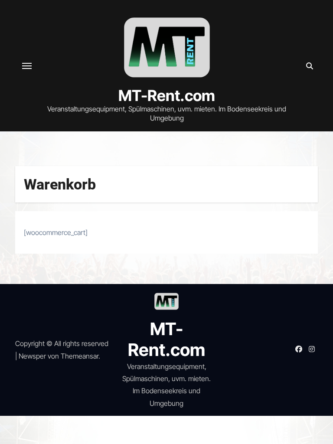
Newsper (32, 356)
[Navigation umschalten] (27, 66)
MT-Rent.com (166, 95)
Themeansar (79, 356)
